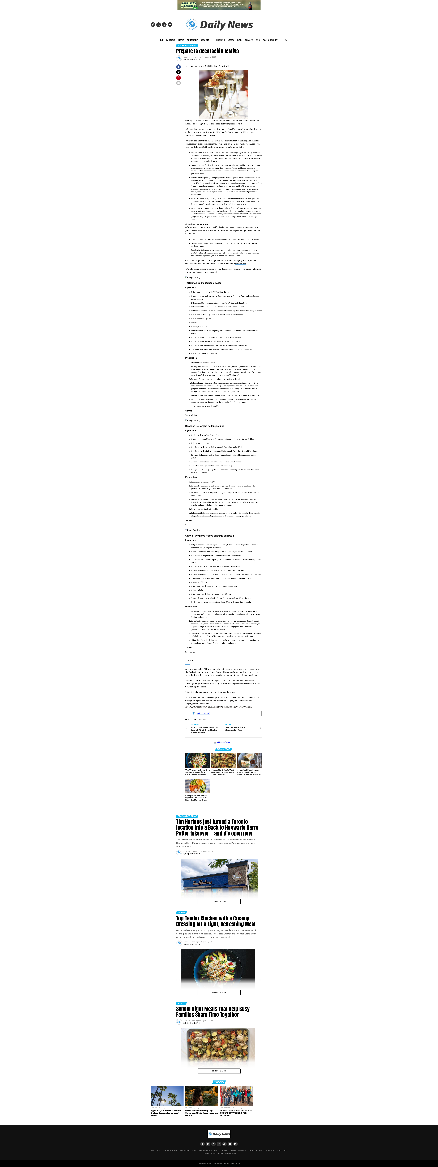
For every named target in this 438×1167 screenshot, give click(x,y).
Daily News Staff (191, 59)
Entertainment (192, 40)
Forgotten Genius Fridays (214, 1153)
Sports (231, 40)
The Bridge (242, 1150)
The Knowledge (220, 40)
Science (239, 40)
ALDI (187, 663)
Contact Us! (252, 1150)
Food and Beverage (205, 1150)
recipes (203, 719)
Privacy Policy (282, 1150)
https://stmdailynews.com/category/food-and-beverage (210, 692)
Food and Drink (206, 40)
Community (249, 40)
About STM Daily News (270, 40)
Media (258, 40)
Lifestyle (180, 40)
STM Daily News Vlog (170, 1150)
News (158, 1150)
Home (161, 40)
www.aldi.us (240, 263)
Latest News (170, 40)
